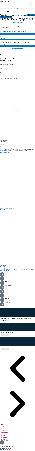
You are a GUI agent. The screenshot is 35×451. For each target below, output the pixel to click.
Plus (0, 36)
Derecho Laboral (7, 298)
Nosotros (2, 424)
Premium (1, 41)
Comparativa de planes (4, 432)
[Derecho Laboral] (2, 300)
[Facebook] (1, 449)
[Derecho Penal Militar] (2, 279)
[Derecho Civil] (2, 291)
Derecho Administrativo (8, 294)
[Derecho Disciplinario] (2, 287)
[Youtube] (10, 449)
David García (3, 265)
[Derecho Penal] (2, 283)
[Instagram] (3, 449)
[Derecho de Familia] (2, 304)
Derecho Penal (6, 281)
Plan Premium (3, 430)
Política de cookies (4, 437)
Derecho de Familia (7, 302)
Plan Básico (3, 426)
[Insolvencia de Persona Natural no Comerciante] (2, 274)
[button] (17, 8)
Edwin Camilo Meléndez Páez (7, 208)
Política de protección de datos (6, 439)
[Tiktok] (5, 449)
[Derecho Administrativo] (2, 296)
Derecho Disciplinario (7, 285)
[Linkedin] (7, 449)
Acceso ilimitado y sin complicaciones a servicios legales (12, 59)
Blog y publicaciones (4, 435)
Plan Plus (2, 428)
